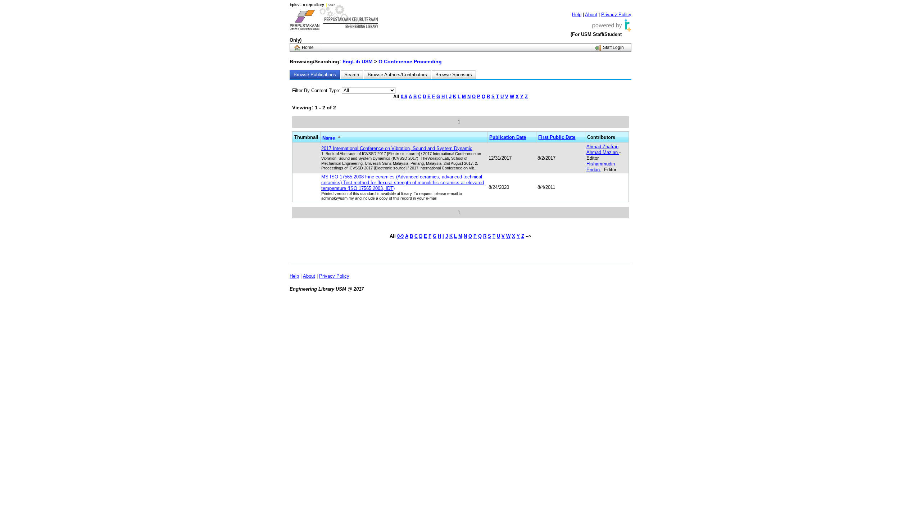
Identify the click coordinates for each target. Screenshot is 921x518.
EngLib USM (357, 61)
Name (328, 138)
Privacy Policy (616, 14)
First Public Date (556, 137)
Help (576, 14)
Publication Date (507, 137)
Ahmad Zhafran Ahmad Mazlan (602, 149)
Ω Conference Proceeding (410, 61)
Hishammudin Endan (600, 166)
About (591, 14)
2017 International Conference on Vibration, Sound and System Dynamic (396, 148)
